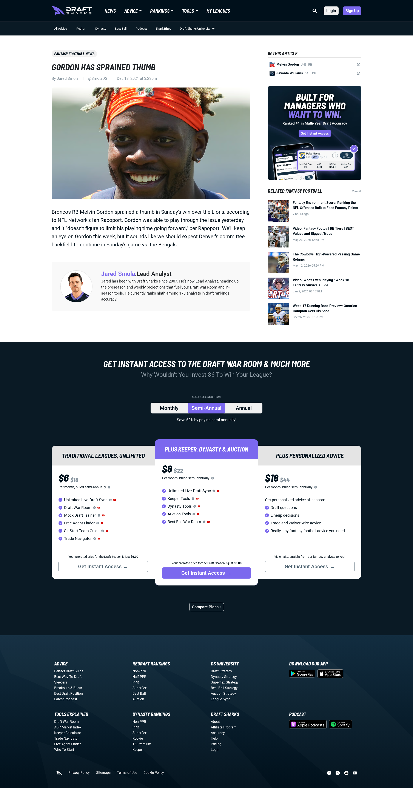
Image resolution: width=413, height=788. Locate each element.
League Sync (220, 699)
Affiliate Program (223, 727)
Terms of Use (127, 773)
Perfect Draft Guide (68, 671)
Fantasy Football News (74, 53)
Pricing (216, 744)
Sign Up (352, 10)
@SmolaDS (97, 78)
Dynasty (100, 28)
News (110, 10)
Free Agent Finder (67, 744)
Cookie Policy (153, 773)
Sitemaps (103, 773)
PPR (136, 682)
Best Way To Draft (68, 677)
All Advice (60, 28)
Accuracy (218, 733)
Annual (244, 408)
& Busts (76, 688)
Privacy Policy (79, 773)
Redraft (81, 28)
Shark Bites (163, 28)
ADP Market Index (67, 727)
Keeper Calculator (67, 733)
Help (214, 738)
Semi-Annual (206, 408)
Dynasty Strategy (224, 677)
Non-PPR (139, 671)
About (215, 722)
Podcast (141, 28)
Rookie (138, 738)
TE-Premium (142, 744)
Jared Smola (68, 78)
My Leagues (218, 10)
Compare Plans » (206, 607)
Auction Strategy (223, 693)
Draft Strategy (221, 671)
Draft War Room (66, 722)
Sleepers (60, 682)
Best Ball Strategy (224, 688)
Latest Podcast (65, 699)
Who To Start (64, 750)
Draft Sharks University (195, 28)
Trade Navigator (66, 738)
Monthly (169, 408)
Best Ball (120, 28)
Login (331, 10)
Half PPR (139, 677)
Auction (138, 699)
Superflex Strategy (225, 682)
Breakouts (61, 688)
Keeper (138, 750)
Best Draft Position (68, 693)
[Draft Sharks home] (72, 10)
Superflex (140, 688)
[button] (114, 500)
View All (356, 191)
